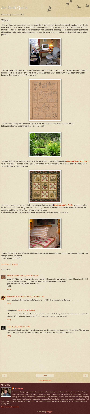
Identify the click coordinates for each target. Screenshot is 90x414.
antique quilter (13, 276)
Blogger (49, 412)
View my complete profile (10, 407)
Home (45, 376)
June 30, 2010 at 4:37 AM (34, 297)
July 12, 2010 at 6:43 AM (21, 327)
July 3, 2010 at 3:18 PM (26, 310)
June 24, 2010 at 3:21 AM (28, 276)
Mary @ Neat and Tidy (15, 297)
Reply (9, 289)
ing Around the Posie (63, 205)
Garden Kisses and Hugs (77, 161)
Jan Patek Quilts (14, 7)
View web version (45, 380)
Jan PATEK (19, 389)
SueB (9, 327)
